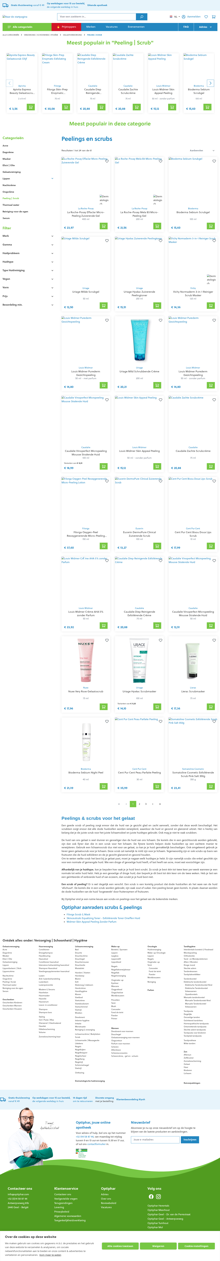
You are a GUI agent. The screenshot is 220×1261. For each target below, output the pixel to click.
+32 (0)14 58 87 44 (17, 1198)
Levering (59, 1207)
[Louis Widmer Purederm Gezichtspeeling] (86, 340)
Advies (105, 1194)
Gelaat (187, 1064)
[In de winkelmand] (104, 226)
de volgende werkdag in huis (51, 1099)
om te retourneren (83, 1099)
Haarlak (42, 1026)
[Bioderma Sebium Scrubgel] (199, 67)
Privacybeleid (61, 1211)
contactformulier (96, 1144)
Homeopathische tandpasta (196, 1023)
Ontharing (79, 1072)
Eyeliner (114, 983)
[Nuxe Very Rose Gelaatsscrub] (86, 660)
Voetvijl (78, 1009)
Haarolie (42, 998)
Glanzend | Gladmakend (50, 1023)
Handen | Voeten (82, 972)
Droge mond (189, 965)
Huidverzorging (154, 949)
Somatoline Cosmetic (193, 769)
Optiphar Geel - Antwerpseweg (165, 1218)
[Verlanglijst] (206, 16)
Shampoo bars (45, 1012)
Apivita (22, 85)
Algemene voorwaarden (67, 1216)
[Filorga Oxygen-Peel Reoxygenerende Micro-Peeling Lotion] (86, 501)
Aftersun (187, 1054)
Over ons (106, 1198)
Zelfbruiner (189, 1057)
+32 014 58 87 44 (85, 1136)
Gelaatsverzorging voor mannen (125, 1037)
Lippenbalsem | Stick (12, 968)
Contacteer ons (20, 1188)
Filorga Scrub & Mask (78, 914)
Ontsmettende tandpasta (195, 1026)
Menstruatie (80, 1026)
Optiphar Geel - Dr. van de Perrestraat (169, 1214)
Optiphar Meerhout (159, 1210)
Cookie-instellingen (196, 1246)
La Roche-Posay (86, 208)
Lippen (6, 178)
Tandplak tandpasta (193, 1035)
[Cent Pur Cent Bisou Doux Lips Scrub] (193, 501)
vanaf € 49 (27, 5)
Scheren (115, 1046)
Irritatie (78, 1023)
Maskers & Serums (47, 989)
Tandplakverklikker (192, 974)
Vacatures (106, 1207)
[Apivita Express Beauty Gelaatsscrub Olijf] (22, 67)
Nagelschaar (80, 1055)
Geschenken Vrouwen (12, 1008)
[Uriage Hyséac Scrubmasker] (139, 660)
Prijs (5, 296)
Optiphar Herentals (158, 1205)
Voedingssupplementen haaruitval (54, 971)
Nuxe (85, 687)
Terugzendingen (63, 1203)
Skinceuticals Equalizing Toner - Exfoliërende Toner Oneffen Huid (103, 918)
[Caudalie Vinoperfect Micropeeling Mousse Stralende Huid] (86, 420)
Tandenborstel (190, 978)
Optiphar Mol (155, 1227)
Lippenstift (116, 959)
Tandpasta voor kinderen (195, 1032)
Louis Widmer (163, 85)
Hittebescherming (47, 1029)
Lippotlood (116, 962)
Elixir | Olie (9, 165)
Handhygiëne (81, 991)
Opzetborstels (191, 994)
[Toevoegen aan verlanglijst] (106, 161)
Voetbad (79, 997)
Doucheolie (80, 965)
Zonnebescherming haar (50, 1036)
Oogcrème (8, 191)
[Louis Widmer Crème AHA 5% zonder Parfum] (86, 581)
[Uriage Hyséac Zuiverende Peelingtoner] (139, 261)
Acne (5, 145)
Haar (186, 1067)
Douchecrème (81, 955)
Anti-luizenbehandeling (49, 978)
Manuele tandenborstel (194, 997)
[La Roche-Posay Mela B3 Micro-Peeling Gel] (139, 181)
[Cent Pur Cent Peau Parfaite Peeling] (139, 742)
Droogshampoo (46, 952)
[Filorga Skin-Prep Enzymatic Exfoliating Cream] (57, 67)
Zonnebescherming (192, 1061)
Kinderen (188, 1070)
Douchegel (80, 959)
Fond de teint (117, 1012)
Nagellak (115, 972)
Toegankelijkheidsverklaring (70, 1220)
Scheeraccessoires (119, 1053)
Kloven (78, 994)
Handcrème (80, 988)
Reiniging (152, 981)
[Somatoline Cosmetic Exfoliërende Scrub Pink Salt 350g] (193, 742)
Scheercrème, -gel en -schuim (124, 1056)
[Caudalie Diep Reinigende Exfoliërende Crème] (92, 67)
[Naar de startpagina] (19, 17)
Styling (42, 1016)
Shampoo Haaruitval (48, 968)
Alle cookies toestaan (120, 1246)
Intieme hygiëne (82, 1020)
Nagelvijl (79, 1062)
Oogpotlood (116, 989)
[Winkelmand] (213, 16)
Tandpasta (188, 1011)
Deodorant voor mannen (122, 1031)
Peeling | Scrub (11, 198)
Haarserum (44, 1001)
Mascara (115, 986)
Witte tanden (189, 1043)
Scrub (77, 1037)
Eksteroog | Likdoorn (84, 985)
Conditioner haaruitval (49, 962)
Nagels (78, 1046)
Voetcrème (80, 1000)
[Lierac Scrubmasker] (193, 660)
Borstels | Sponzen (119, 949)
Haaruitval (43, 959)
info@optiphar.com (18, 1194)
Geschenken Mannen (12, 1005)
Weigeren (158, 1246)
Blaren (78, 978)
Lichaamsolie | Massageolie (87, 1040)
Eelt (76, 981)
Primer (114, 1018)
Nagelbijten (80, 1049)
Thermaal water (11, 205)
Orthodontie (189, 955)
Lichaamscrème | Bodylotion (87, 1034)
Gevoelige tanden (192, 1017)
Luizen (41, 975)
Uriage (85, 288)
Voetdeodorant (82, 1003)
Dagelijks (188, 1014)
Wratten (78, 1012)
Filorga (57, 85)
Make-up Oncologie (157, 952)
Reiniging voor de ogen (15, 211)
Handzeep (79, 975)
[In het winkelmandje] (31, 107)
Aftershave (116, 1049)
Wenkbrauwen (117, 995)
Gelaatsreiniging (12, 172)
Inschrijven (190, 1139)
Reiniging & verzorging (85, 1029)
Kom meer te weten (50, 1254)
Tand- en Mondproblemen (196, 959)
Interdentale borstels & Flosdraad (198, 949)
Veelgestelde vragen (65, 1198)
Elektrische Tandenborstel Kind (198, 985)
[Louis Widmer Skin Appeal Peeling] (163, 67)
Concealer (115, 1009)
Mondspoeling (190, 952)
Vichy (193, 288)
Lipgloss (114, 955)
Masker (7, 158)
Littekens (79, 1043)
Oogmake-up (117, 980)
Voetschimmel (81, 1006)
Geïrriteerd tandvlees (193, 1020)
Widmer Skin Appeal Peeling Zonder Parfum (91, 921)
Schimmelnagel (82, 1065)
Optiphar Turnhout (158, 1223)
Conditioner (44, 949)
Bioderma (199, 85)
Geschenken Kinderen (12, 1002)
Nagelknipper (81, 1052)
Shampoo (43, 1009)
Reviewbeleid (108, 1203)
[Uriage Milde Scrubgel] (86, 261)
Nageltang (79, 1059)
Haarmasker (44, 995)
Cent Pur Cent (193, 528)
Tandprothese (190, 1040)
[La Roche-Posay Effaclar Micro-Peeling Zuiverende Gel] (86, 181)
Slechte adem (190, 968)
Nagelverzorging (118, 975)
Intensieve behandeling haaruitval (54, 965)
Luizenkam (43, 981)
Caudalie (92, 85)
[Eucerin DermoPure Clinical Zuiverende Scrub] (139, 501)
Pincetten (115, 1000)
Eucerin (139, 528)
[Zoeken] (141, 16)
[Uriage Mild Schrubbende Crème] (139, 340)
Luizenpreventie (46, 985)
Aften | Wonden (191, 962)
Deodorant (80, 1017)
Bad (77, 949)
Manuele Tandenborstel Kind (198, 1000)
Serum (6, 218)
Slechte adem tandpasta (195, 1029)
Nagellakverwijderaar (120, 969)
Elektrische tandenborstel (195, 981)
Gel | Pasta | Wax (46, 1019)
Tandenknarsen (190, 971)
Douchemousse (82, 962)
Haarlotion (43, 992)
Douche (78, 952)
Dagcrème (8, 152)
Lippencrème (8, 971)
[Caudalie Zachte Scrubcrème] (128, 67)
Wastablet (79, 968)
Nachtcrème (9, 185)
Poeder (114, 1015)
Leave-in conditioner (48, 1005)
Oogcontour (116, 1040)
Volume (42, 1032)
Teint (113, 1003)
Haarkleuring (44, 955)
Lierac (193, 687)
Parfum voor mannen (120, 1043)
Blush (113, 1006)
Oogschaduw (117, 992)
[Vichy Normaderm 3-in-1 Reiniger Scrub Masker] (193, 261)
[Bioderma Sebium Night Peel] (86, 742)
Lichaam (187, 1073)
